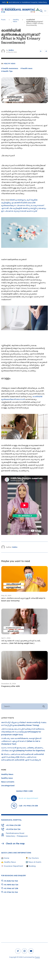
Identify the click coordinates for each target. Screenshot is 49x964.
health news (27, 68)
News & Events (7, 782)
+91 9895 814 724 (10, 885)
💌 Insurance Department (12, 866)
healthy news (7, 778)
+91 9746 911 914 (10, 892)
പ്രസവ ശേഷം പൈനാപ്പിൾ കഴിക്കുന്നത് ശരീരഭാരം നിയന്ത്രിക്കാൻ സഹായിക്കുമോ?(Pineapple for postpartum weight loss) (22, 732)
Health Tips (7, 71)
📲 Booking (31, 866)
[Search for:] (24, 706)
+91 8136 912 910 (10, 881)
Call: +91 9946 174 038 (28, 806)
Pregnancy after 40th (10, 686)
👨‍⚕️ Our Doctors (32, 858)
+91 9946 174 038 (13, 825)
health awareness (10, 68)
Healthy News (9, 63)
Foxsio (37, 957)
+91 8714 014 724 (13, 829)
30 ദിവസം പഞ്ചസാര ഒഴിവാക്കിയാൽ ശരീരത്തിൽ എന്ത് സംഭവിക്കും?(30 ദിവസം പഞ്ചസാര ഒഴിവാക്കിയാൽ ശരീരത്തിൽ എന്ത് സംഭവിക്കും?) (22, 757)
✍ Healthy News (8, 862)
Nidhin (11, 50)
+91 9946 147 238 (10, 888)
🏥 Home (5, 858)
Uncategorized (7, 785)
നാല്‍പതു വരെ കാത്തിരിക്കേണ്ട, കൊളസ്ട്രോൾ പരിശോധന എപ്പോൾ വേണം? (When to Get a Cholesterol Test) (21, 741)
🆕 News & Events (33, 862)
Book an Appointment (28, 798)
